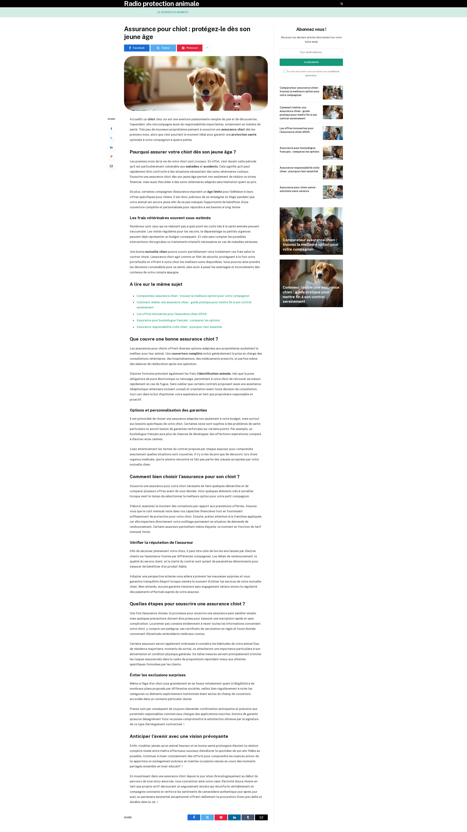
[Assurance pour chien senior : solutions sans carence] (333, 192)
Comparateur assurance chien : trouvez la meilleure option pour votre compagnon (193, 296)
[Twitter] (111, 138)
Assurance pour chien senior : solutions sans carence (298, 189)
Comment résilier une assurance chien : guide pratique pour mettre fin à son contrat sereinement (237, 12)
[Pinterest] (111, 156)
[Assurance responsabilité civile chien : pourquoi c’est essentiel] (333, 172)
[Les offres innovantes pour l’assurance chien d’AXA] (333, 133)
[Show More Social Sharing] (207, 48)
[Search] (341, 3)
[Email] (111, 166)
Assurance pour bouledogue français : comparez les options (178, 320)
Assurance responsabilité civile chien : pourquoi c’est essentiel (179, 327)
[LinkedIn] (111, 147)
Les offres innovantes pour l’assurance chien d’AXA (172, 314)
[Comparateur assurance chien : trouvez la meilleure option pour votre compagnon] (333, 92)
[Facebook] (111, 128)
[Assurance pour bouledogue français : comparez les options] (333, 153)
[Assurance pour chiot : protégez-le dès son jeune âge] (196, 83)
